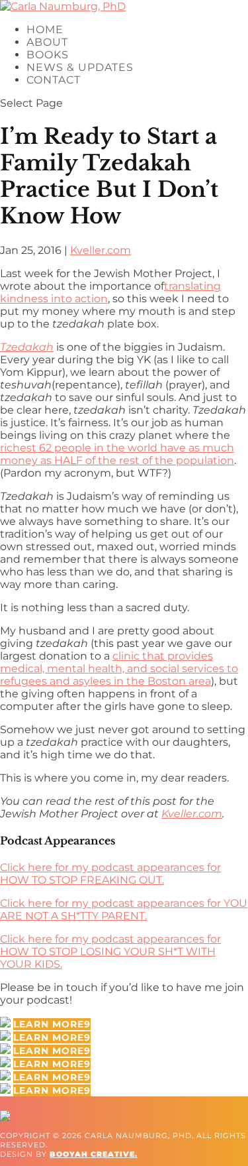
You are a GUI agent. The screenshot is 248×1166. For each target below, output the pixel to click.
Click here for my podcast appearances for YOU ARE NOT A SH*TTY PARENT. (123, 909)
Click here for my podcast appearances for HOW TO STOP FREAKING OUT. (110, 873)
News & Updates (80, 67)
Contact (53, 80)
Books (47, 54)
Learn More (48, 1024)
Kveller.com (100, 250)
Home (44, 29)
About (47, 42)
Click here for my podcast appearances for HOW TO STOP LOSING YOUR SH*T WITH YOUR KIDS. (110, 951)
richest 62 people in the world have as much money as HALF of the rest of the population (117, 454)
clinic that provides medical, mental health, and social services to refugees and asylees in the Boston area (119, 668)
